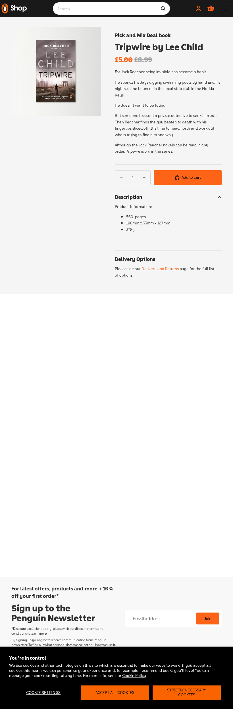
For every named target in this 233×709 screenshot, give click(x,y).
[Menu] (224, 8)
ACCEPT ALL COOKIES (114, 692)
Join (207, 618)
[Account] (198, 8)
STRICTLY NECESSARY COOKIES (186, 692)
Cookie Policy (134, 675)
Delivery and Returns (160, 268)
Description (128, 197)
